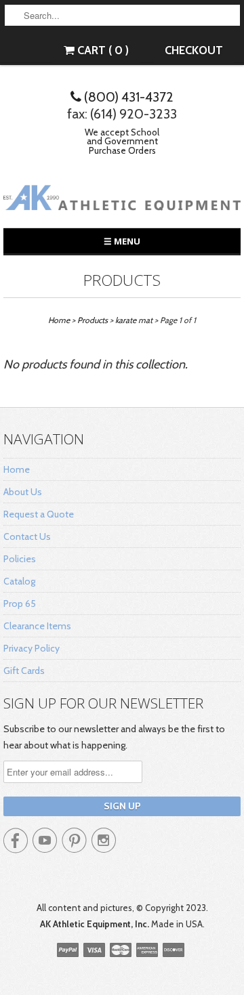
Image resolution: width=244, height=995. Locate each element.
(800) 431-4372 (127, 97)
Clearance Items (37, 626)
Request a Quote (38, 514)
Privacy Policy (31, 648)
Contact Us (27, 536)
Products (122, 280)
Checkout (194, 50)
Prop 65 (19, 603)
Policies (19, 559)
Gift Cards (24, 670)
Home (16, 469)
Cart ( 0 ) (102, 50)
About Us (22, 492)
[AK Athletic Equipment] (122, 200)
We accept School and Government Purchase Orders (122, 141)
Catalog (19, 581)
